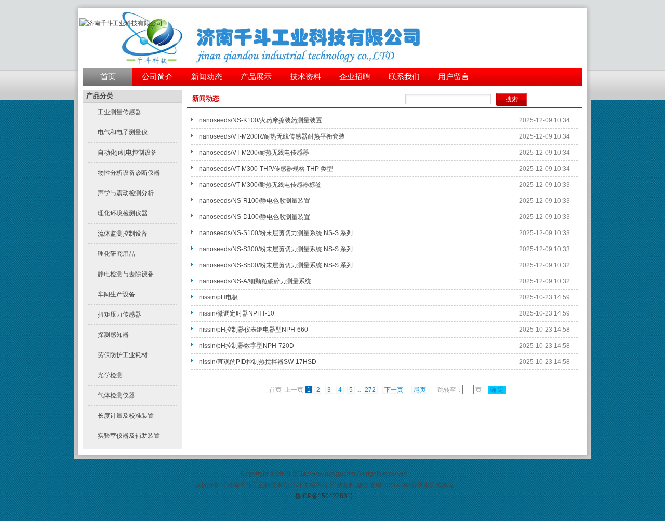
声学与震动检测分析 (126, 193)
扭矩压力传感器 (119, 314)
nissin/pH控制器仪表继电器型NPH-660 (253, 329)
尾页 (420, 389)
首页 (108, 77)
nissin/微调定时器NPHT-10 (236, 313)
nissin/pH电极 (218, 297)
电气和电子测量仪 (123, 132)
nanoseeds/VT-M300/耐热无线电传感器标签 (260, 184)
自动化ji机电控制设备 (127, 152)
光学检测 (110, 375)
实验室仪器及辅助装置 (129, 436)
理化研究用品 (116, 253)
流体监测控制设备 (123, 233)
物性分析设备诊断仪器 (129, 172)
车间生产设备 (116, 294)
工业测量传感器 (119, 112)
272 (370, 389)
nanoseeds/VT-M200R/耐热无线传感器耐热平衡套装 (272, 136)
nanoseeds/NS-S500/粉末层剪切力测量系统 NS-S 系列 (276, 265)
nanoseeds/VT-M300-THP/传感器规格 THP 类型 (266, 168)
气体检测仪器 (116, 395)
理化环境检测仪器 (123, 213)
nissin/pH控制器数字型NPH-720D (246, 345)
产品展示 (256, 77)
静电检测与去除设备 (126, 274)
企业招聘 (354, 77)
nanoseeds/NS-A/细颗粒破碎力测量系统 (255, 281)
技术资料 (305, 77)
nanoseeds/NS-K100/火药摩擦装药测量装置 (260, 120)
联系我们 (404, 77)
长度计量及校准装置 (126, 415)
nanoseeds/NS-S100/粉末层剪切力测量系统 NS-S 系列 (276, 233)
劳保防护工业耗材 (123, 355)
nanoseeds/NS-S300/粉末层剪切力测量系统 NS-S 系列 (276, 249)
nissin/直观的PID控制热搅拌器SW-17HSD (257, 361)
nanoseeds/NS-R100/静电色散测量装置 (254, 200)
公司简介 (157, 77)
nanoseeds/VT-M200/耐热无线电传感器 (254, 152)
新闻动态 (206, 77)
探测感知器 (113, 334)
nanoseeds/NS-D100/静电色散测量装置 (254, 217)
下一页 (393, 389)
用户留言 (453, 77)
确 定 (497, 389)
